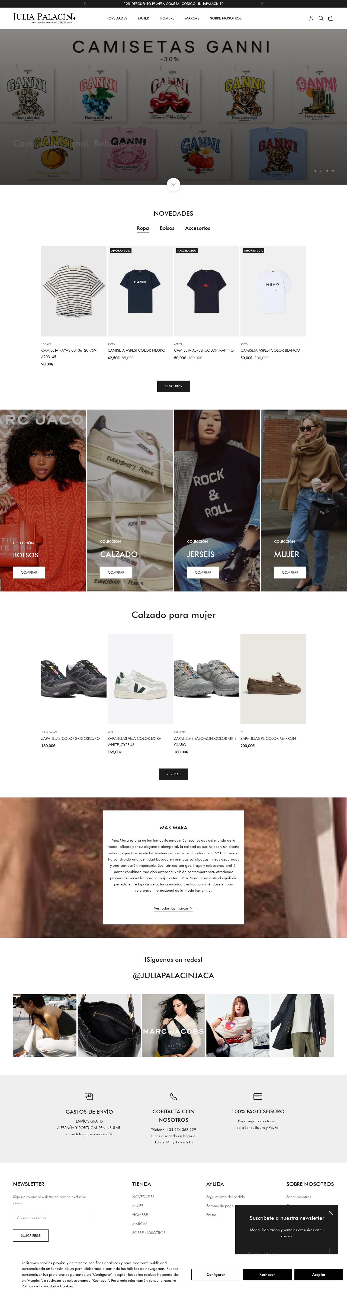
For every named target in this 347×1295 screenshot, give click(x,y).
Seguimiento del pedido (225, 1197)
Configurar (216, 1274)
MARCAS (192, 18)
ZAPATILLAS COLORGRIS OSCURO (70, 738)
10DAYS (46, 344)
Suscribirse (31, 1235)
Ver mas (28, 157)
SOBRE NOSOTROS (226, 18)
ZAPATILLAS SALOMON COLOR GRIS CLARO (205, 741)
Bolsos (167, 228)
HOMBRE (167, 18)
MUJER (143, 18)
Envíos (211, 1214)
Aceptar (318, 1274)
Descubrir (173, 386)
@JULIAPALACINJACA (173, 975)
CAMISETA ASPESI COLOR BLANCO (270, 350)
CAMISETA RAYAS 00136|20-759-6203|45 (69, 353)
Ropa (143, 228)
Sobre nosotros (298, 1197)
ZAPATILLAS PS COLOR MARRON (268, 738)
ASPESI (111, 344)
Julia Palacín (50, 732)
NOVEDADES (116, 18)
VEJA (110, 732)
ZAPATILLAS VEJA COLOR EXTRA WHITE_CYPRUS (134, 741)
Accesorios (197, 228)
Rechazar (267, 1274)
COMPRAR (116, 572)
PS (241, 732)
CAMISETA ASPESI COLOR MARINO (204, 350)
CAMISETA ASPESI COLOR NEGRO (136, 350)
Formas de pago (220, 1206)
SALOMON (181, 732)
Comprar (29, 572)
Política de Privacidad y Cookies (47, 1286)
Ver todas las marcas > (173, 908)
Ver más (173, 774)
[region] (173, 107)
